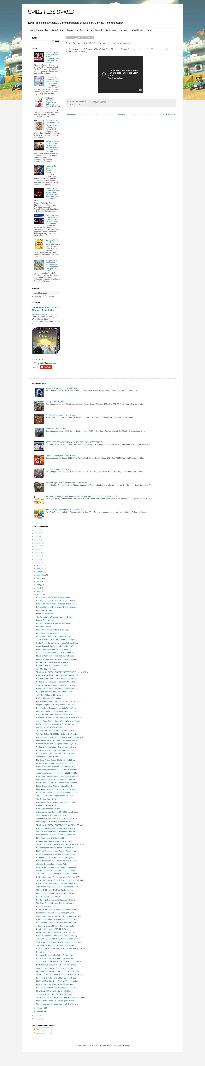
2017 (37, 559)
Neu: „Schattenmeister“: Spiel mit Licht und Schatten (56, 754)
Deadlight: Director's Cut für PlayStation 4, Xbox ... (55, 692)
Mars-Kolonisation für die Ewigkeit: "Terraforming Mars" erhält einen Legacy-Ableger (52, 145)
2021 (37, 546)
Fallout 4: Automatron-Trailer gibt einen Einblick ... (55, 786)
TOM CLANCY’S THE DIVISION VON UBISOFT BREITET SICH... (60, 845)
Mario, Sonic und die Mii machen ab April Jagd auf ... (56, 893)
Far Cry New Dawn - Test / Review (58, 469)
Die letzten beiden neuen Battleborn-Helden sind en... (56, 910)
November (41, 569)
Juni (38, 585)
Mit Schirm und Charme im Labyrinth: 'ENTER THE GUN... (58, 971)
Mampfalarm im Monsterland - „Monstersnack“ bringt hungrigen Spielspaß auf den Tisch (52, 266)
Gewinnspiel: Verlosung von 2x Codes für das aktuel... (56, 867)
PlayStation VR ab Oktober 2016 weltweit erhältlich (55, 760)
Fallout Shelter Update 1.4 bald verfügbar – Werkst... (56, 1001)
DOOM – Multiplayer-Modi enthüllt (49, 698)
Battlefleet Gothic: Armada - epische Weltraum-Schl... (56, 802)
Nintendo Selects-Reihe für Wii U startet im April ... (55, 841)
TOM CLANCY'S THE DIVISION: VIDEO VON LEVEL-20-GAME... (60, 880)
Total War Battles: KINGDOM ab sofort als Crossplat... (56, 640)
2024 (37, 536)
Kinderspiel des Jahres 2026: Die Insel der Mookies (52, 79)
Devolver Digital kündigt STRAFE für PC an (52, 929)
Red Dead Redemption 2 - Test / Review (61, 456)
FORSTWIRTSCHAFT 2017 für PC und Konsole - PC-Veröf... (59, 702)
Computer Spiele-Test (75, 30)
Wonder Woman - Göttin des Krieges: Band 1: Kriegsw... (57, 783)
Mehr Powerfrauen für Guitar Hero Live (51, 838)
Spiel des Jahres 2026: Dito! (52, 241)
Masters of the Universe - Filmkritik (51, 168)
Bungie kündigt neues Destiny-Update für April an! (55, 705)
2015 (37, 1015)
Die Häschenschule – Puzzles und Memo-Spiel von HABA (58, 877)
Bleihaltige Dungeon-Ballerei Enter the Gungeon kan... (57, 851)
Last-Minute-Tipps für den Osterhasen (50, 633)
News (149, 30)
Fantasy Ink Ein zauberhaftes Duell (53, 122)
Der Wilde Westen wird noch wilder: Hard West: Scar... (56, 923)
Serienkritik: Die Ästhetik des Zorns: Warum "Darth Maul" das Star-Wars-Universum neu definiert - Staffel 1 (47, 195)
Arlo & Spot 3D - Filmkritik (46, 669)
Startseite (121, 114)
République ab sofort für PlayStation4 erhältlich (54, 636)
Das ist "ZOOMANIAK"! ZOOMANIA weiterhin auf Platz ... (57, 793)
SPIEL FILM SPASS (51, 12)
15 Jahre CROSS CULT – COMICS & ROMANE (54, 994)
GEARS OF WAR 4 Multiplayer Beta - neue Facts (54, 763)
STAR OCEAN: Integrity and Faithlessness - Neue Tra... (57, 685)
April (38, 591)
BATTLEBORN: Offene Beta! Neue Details (52, 662)
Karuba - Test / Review (44, 620)
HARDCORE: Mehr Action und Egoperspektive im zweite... (58, 776)
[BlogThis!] (96, 101)
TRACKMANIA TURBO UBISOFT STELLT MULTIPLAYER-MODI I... (61, 825)
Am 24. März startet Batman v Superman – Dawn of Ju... (57, 832)
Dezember (41, 565)
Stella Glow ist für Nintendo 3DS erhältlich (52, 815)
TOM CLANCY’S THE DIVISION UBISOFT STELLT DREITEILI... (60, 975)
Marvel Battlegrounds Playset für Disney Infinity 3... (55, 656)
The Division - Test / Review (46, 799)
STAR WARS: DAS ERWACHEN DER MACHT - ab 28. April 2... (60, 942)
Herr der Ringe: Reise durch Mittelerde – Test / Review (66, 483)
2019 (37, 553)
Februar (40, 1008)
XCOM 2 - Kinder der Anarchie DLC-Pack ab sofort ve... (57, 724)
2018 (37, 556)
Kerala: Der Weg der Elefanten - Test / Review (53, 650)
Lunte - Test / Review (44, 610)
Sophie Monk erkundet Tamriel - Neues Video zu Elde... (57, 643)
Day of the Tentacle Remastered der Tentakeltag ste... (56, 884)
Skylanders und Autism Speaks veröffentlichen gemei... (57, 1004)
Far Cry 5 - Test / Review (55, 402)
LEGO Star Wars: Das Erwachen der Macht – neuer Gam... (58, 659)
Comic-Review (57, 30)
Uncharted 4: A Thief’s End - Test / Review (61, 388)
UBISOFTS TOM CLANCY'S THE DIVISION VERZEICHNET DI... (60, 737)
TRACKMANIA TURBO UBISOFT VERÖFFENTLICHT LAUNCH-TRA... (62, 672)
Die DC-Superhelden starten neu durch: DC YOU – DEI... (57, 919)
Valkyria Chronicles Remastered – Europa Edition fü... (56, 871)
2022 (37, 543)
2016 (37, 562)
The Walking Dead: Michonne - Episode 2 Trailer (54, 617)
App (31, 30)
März (39, 595)
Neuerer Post (72, 114)
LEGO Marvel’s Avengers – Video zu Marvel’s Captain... (57, 789)
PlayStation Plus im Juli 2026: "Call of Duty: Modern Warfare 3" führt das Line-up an (52, 219)
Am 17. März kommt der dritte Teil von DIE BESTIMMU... (57, 773)
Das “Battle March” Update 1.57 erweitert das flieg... (55, 750)
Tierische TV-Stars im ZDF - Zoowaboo (50, 695)
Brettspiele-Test (42, 30)
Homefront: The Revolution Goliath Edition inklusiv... (55, 955)
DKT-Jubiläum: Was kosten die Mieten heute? (53, 597)
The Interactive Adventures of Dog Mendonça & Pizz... (56, 945)
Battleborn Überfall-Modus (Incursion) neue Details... (56, 828)
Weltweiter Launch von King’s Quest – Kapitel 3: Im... (56, 780)
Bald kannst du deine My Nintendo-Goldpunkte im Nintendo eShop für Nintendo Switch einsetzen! (83, 496)
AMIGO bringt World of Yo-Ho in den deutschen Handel (57, 887)
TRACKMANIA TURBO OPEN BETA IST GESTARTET (56, 731)
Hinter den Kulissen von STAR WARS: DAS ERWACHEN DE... (59, 718)
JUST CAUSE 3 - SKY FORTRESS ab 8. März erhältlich (57, 939)
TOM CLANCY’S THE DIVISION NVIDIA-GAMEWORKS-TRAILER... (61, 997)
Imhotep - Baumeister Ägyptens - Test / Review (53, 623)
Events (89, 30)
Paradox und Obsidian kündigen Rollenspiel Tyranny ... (57, 744)
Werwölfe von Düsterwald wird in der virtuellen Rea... (56, 767)
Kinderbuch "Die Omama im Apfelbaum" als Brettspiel (56, 965)
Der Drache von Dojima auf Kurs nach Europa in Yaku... (57, 679)
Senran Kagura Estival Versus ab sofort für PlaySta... (56, 646)
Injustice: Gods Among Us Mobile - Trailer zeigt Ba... (55, 932)
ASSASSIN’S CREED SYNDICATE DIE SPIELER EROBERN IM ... (61, 962)
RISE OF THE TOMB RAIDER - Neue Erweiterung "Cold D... (58, 676)
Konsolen (75, 105)
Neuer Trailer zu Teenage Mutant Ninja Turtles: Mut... (56, 708)
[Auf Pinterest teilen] (104, 101)
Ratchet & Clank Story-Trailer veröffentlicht (52, 666)
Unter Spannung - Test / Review (48, 897)
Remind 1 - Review (43, 952)
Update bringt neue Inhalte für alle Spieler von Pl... (55, 848)
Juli (38, 582)
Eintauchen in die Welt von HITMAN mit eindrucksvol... (56, 835)
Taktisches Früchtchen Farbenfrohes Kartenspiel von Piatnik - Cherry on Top (53, 103)
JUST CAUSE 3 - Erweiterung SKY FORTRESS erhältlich (57, 874)
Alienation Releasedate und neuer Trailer (52, 864)
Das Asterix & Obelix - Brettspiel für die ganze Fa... (55, 958)
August (39, 578)
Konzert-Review (137, 30)
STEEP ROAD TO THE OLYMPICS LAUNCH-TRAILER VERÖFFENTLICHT (74, 442)
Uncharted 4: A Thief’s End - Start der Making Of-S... (55, 858)
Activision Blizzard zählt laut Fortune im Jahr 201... (55, 926)
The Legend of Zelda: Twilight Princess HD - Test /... (55, 796)
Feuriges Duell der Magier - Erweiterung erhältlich (55, 913)
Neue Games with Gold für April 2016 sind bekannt (55, 653)
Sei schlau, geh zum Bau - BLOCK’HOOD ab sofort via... (57, 812)
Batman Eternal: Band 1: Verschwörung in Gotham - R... (57, 688)
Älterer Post (170, 114)
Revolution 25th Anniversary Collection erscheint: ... (55, 900)
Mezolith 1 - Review (43, 627)
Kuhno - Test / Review (44, 614)
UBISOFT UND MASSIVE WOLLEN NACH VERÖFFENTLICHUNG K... (62, 949)
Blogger (126, 1046)
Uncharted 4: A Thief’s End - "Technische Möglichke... (56, 682)
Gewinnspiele (111, 30)
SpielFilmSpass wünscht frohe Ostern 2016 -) (53, 630)
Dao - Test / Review (43, 906)
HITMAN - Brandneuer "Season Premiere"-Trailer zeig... (57, 936)
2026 (37, 530)
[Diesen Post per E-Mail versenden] (93, 101)
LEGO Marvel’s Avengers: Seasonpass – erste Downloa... (58, 740)
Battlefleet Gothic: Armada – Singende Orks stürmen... (56, 604)
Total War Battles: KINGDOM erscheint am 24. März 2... (57, 734)
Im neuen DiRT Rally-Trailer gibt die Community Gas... (56, 978)
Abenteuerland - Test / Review (47, 757)
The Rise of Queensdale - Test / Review (60, 415)
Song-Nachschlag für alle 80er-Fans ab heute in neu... (56, 968)
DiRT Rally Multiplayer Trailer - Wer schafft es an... (55, 714)
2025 (37, 533)
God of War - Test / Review (56, 429)
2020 (37, 549)
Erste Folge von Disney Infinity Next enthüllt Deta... (55, 984)
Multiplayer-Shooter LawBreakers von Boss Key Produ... (57, 711)
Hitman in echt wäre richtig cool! (48, 806)
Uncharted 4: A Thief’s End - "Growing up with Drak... (56, 747)
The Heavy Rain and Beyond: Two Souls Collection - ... (57, 903)
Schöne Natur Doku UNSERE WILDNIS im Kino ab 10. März (59, 916)
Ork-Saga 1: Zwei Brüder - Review (49, 728)
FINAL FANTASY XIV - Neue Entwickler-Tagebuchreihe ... (57, 981)
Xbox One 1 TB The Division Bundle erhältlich (53, 991)
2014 (37, 1019)
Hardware (123, 30)
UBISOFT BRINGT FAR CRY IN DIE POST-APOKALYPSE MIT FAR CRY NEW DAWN (53, 58)
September (41, 575)
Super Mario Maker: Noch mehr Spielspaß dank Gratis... (57, 819)
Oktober (40, 572)
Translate (50, 296)
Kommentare (40, 1033)
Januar (39, 1011)
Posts (37, 1029)
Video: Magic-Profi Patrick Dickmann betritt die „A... (55, 822)
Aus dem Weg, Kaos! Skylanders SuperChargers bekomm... (58, 721)
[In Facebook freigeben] (101, 101)
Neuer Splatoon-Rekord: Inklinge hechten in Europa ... (56, 854)
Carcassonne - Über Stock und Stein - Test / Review (55, 601)
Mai (38, 588)
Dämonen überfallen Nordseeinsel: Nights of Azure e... (56, 607)
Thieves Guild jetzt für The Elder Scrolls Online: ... (54, 890)
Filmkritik (98, 30)
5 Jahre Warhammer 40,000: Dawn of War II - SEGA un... (57, 988)
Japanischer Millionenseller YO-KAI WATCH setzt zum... (57, 770)
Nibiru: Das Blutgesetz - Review (48, 809)
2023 (37, 540)
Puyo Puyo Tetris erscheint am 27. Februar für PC (64, 510)
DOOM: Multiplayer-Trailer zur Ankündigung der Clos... (56, 861)
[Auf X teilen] (98, 101)
